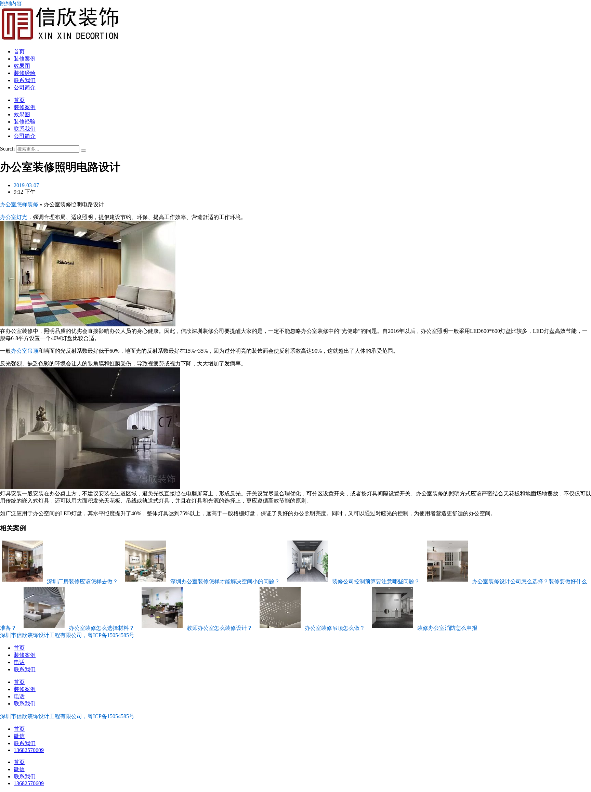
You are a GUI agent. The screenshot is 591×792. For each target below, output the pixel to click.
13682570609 (29, 750)
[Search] (83, 151)
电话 (19, 662)
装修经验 (25, 73)
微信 (19, 736)
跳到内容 (11, 3)
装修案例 (25, 59)
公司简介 (25, 87)
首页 (19, 51)
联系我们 (25, 80)
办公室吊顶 (24, 351)
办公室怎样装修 (19, 204)
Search (7, 149)
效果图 (22, 66)
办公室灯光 (13, 217)
